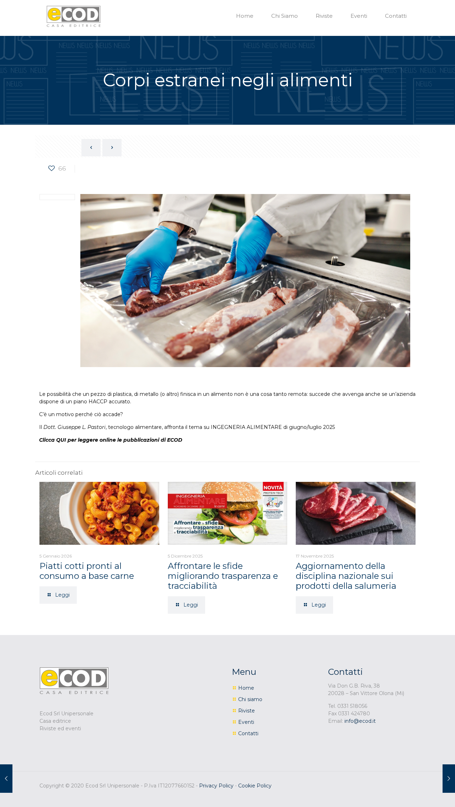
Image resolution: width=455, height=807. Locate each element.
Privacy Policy (216, 785)
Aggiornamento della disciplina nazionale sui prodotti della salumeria (346, 576)
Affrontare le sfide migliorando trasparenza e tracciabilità (223, 576)
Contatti (248, 733)
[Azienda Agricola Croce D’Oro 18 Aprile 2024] (6, 778)
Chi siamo (250, 699)
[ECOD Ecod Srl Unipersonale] (74, 16)
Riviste (246, 711)
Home (246, 688)
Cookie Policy (255, 785)
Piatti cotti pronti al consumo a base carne (86, 571)
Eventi (246, 722)
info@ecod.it (360, 721)
